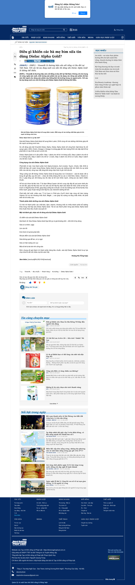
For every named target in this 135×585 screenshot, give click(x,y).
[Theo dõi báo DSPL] (39, 61)
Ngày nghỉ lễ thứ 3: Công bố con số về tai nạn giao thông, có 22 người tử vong (66, 482)
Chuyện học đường (86, 523)
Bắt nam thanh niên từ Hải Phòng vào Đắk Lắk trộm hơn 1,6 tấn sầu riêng (64, 417)
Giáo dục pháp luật (105, 37)
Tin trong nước (18, 503)
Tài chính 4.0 (62, 505)
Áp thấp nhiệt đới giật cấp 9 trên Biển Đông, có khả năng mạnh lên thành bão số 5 (65, 433)
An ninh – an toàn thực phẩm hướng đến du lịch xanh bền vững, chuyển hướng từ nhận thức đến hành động (108, 58)
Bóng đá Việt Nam (64, 528)
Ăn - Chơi (84, 508)
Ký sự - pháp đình (42, 508)
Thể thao (16, 533)
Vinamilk (27, 271)
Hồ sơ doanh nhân (64, 510)
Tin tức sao (17, 523)
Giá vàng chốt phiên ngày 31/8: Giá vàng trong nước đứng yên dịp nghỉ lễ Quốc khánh (64, 466)
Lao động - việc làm (19, 510)
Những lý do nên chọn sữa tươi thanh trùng (63, 387)
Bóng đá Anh (62, 530)
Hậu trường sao (18, 528)
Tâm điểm (17, 505)
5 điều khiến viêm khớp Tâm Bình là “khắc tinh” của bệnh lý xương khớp (107, 93)
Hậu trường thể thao (64, 525)
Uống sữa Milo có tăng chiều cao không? (62, 371)
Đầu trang (109, 579)
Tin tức (25, 37)
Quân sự (105, 508)
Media (90, 37)
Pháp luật (36, 37)
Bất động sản (62, 513)
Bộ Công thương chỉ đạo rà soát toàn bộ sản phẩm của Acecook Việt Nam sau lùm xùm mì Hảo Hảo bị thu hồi (107, 70)
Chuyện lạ (84, 510)
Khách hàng (46, 271)
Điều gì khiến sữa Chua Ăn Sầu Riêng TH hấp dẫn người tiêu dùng (65, 323)
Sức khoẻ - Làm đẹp (87, 503)
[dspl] (12, 37)
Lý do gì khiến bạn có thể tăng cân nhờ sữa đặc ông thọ (65, 355)
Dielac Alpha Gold (66, 271)
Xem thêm (53, 404)
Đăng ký (83, 13)
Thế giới (71, 37)
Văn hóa (81, 37)
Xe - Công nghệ (63, 508)
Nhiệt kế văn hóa (19, 530)
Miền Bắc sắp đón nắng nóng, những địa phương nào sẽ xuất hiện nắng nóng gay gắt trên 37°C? (65, 450)
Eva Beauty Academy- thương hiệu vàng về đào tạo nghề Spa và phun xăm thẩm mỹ (108, 84)
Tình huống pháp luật (43, 505)
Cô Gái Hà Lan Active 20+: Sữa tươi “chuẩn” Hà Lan (65, 339)
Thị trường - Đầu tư (64, 503)
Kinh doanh (48, 37)
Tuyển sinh (84, 525)
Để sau (74, 13)
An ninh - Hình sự (42, 503)
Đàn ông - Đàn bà (86, 513)
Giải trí (16, 525)
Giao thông (17, 508)
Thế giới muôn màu (109, 510)
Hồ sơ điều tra (41, 510)
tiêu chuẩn (36, 271)
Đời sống (61, 37)
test (96, 78)
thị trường (55, 271)
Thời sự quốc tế (108, 503)
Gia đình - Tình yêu (86, 505)
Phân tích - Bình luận (109, 505)
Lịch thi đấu (62, 523)
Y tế (15, 513)
